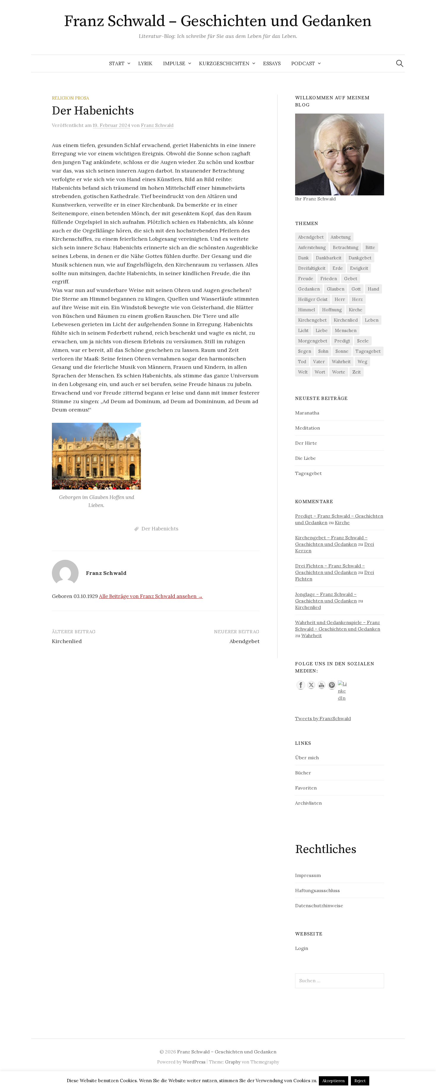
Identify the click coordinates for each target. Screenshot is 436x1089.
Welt (303, 372)
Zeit (356, 372)
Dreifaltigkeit (311, 268)
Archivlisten (308, 803)
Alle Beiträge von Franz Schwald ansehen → (151, 596)
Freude (305, 278)
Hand (373, 289)
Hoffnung (332, 309)
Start (117, 63)
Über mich (307, 757)
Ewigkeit (359, 268)
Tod (302, 361)
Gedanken (309, 289)
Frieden (328, 278)
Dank (303, 258)
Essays (272, 63)
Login (301, 948)
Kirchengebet (312, 320)
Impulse (174, 63)
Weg (362, 361)
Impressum (308, 875)
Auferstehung (312, 247)
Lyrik (145, 63)
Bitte (370, 247)
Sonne (342, 351)
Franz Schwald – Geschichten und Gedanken (218, 21)
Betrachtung (345, 247)
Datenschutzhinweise (319, 905)
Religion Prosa (70, 98)
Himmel (306, 309)
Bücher (303, 773)
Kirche (355, 309)
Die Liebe (305, 458)
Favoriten (306, 788)
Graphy (233, 1062)
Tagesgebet (368, 351)
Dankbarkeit (328, 258)
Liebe (322, 330)
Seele (363, 341)
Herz (357, 299)
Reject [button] (360, 1080)
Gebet (350, 278)
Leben (371, 320)
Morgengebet (312, 341)
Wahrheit (341, 361)
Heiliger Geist (312, 299)
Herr (340, 299)
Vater (319, 361)
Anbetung (341, 237)
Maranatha (307, 413)
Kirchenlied (67, 641)
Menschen (346, 330)
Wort (320, 372)
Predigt (342, 341)
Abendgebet (245, 641)
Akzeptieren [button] (333, 1080)
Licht (303, 330)
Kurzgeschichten (224, 63)
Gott (356, 289)
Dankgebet (360, 258)
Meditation (307, 428)
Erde (337, 268)
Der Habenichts (159, 528)
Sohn (323, 351)
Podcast (303, 63)
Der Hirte (306, 443)
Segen (304, 351)
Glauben (335, 289)
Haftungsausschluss (317, 890)
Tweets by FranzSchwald (323, 718)
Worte (338, 372)
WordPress (194, 1062)
